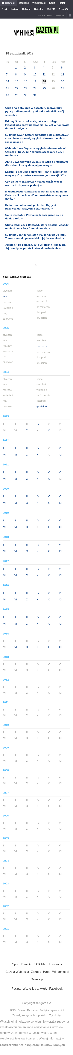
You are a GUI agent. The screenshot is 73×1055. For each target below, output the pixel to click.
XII (60, 454)
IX (26, 430)
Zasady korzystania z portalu (29, 1015)
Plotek (62, 3)
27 (62, 88)
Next (4, 9)
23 (25, 88)
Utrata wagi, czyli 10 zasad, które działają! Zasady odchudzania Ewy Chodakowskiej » (37, 226)
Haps (46, 971)
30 (25, 95)
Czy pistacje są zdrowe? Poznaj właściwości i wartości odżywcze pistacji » (34, 183)
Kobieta (26, 9)
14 (7, 81)
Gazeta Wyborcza (17, 971)
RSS (13, 1010)
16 (25, 81)
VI (60, 448)
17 (34, 81)
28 (7, 95)
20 (62, 81)
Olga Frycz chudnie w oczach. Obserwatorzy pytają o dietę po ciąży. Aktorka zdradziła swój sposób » (34, 111)
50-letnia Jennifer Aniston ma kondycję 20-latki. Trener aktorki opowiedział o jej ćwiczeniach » (35, 236)
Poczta (41, 15)
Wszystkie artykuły (35, 988)
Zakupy (36, 971)
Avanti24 (63, 9)
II (15, 448)
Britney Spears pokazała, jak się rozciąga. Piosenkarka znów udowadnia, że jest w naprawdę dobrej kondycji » (37, 125)
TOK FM (51, 9)
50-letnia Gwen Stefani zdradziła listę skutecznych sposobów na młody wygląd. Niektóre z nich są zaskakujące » (37, 138)
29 (16, 95)
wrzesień (41, 345)
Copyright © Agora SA (36, 1003)
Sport (52, 3)
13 (62, 74)
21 (7, 88)
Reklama (32, 1010)
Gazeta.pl (10, 3)
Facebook (56, 988)
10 (34, 74)
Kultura (15, 9)
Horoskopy (55, 964)
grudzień (41, 406)
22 (16, 88)
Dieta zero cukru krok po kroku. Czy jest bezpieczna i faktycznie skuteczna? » (30, 207)
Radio (49, 15)
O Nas (21, 1010)
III (26, 448)
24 (34, 88)
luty (5, 296)
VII (4, 454)
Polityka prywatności (52, 1010)
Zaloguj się (59, 15)
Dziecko (38, 9)
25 (44, 88)
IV (38, 423)
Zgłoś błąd (55, 1015)
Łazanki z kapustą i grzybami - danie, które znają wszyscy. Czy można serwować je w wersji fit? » (36, 173)
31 (34, 95)
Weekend (24, 3)
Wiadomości (38, 3)
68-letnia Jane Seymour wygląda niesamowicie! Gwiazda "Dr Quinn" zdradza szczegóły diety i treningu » (35, 152)
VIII (16, 454)
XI (49, 430)
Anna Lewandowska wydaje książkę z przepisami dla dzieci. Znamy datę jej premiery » (36, 163)
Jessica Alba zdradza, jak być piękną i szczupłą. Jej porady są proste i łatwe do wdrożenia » (35, 246)
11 (44, 74)
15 (16, 81)
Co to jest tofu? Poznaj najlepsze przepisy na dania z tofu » (34, 216)
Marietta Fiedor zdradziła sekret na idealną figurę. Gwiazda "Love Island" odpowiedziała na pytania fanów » (36, 195)
